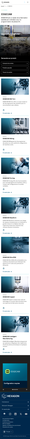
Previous (3, 389)
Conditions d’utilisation (8, 422)
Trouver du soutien (7, 72)
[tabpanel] (15, 376)
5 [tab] (16, 389)
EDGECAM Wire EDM (9, 257)
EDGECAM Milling (8, 138)
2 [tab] (13, 389)
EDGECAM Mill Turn (9, 99)
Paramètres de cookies (8, 427)
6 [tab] (17, 389)
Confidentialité (6, 420)
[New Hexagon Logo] (10, 396)
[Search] (25, 2)
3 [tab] (14, 389)
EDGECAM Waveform (9, 218)
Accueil (2, 6)
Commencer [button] (5, 402)
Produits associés (7, 67)
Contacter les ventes (8, 63)
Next (26, 389)
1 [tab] (12, 389)
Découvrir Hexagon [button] (7, 405)
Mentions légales (6, 423)
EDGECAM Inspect (9, 297)
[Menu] (27, 2)
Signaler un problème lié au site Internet (12, 425)
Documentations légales (8, 418)
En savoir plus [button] (6, 409)
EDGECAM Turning (9, 178)
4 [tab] (15, 389)
